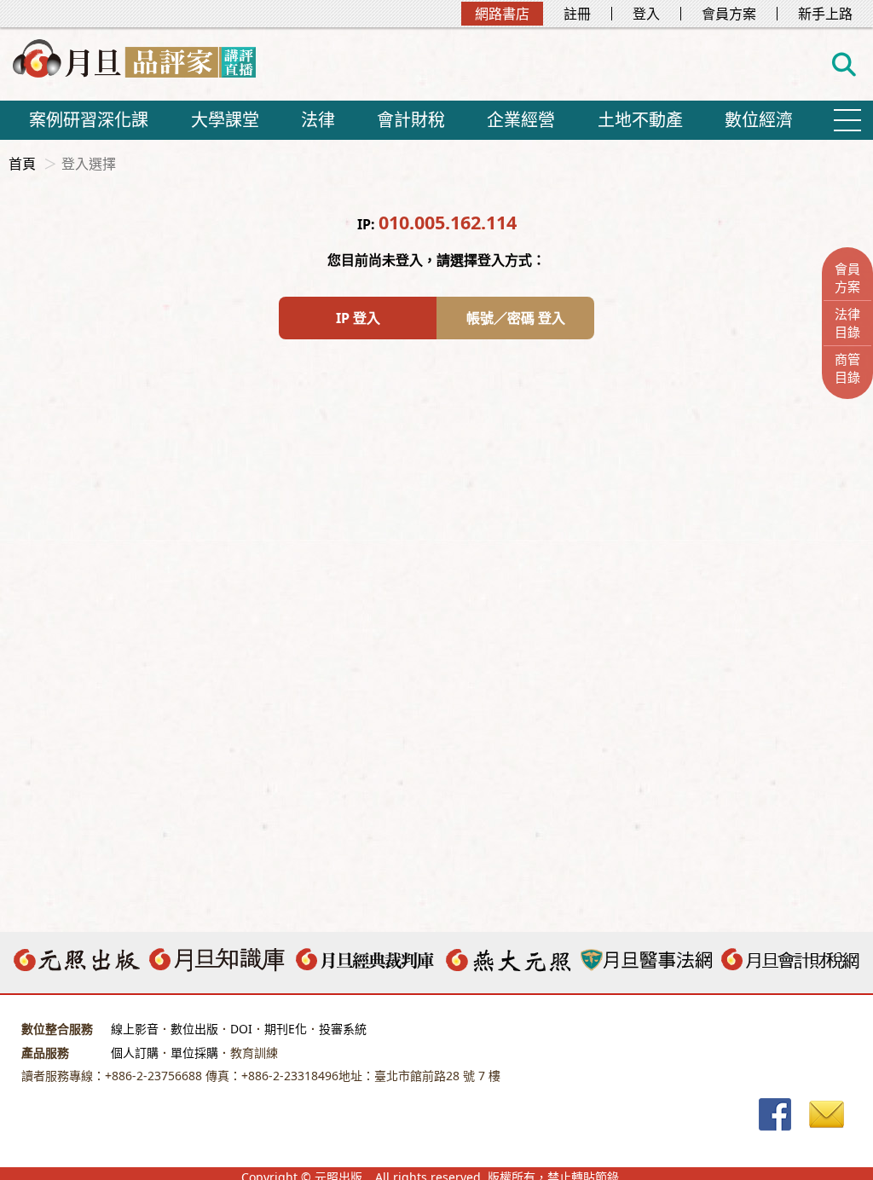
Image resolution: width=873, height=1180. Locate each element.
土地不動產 (640, 119)
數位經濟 (759, 119)
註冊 (577, 13)
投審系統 (343, 1029)
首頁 (22, 163)
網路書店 (502, 13)
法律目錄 (847, 322)
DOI (241, 1029)
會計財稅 (411, 119)
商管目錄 (847, 367)
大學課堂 (225, 119)
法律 (318, 119)
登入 (646, 13)
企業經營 (521, 119)
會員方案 (729, 13)
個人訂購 (135, 1052)
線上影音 (135, 1029)
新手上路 (825, 13)
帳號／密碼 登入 (515, 318)
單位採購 (194, 1052)
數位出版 (194, 1029)
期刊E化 (285, 1029)
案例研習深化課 (88, 119)
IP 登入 (358, 318)
